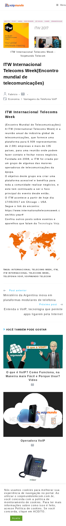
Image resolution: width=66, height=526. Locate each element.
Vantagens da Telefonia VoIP (40, 99)
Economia (14, 99)
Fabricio (13, 94)
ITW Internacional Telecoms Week (26, 273)
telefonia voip (13, 276)
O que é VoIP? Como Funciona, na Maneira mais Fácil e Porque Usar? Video (33, 376)
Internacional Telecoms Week (31, 270)
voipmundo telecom (38, 276)
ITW (56, 270)
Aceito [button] (16, 518)
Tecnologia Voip (48, 223)
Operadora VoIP (33, 440)
